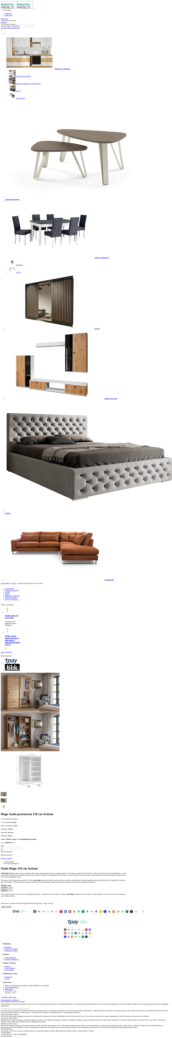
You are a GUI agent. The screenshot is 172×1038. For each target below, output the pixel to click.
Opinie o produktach (7, 605)
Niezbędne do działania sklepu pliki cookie (16, 1009)
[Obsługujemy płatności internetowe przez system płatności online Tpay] (77, 914)
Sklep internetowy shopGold (10, 1000)
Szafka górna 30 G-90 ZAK (11, 617)
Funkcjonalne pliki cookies (9, 1014)
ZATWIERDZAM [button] (7, 1029)
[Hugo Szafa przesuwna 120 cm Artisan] (30, 711)
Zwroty (7, 979)
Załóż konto (8, 15)
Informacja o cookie (11, 951)
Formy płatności (10, 968)
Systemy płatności (6, 656)
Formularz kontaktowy (12, 959)
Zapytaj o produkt (6, 858)
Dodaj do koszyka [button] (6, 851)
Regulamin (8, 947)
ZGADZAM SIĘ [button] (6, 1036)
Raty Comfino (9, 970)
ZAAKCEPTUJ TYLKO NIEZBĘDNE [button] (14, 1034)
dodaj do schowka (6, 855)
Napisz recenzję (6, 907)
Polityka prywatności (11, 949)
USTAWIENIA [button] (6, 1033)
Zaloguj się (8, 13)
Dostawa (7, 966)
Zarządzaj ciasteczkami (9, 997)
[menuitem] (79, 65)
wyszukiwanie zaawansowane (10, 28)
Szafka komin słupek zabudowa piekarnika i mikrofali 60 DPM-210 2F (12, 640)
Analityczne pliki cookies (9, 1018)
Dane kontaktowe (10, 958)
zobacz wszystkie (6, 652)
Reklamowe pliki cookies (9, 1024)
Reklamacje (8, 977)
